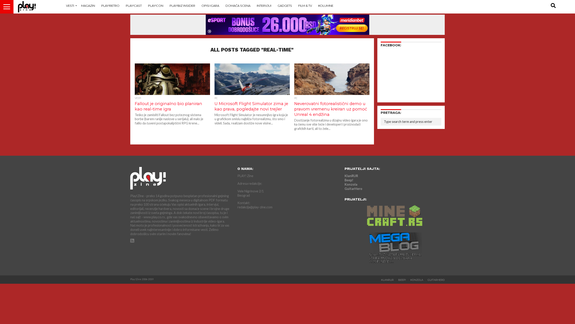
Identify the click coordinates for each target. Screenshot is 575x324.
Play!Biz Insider (182, 5)
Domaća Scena (238, 5)
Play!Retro (110, 5)
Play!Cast (134, 5)
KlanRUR (351, 176)
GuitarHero (353, 189)
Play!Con (155, 5)
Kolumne (325, 5)
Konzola (351, 184)
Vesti (70, 5)
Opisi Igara (210, 5)
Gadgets (285, 5)
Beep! (349, 180)
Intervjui (264, 5)
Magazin (88, 5)
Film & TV (305, 5)
